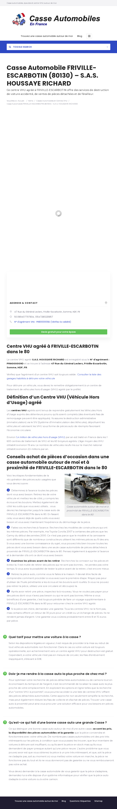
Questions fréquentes (80, 801)
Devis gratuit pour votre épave (58, 331)
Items (30, 101)
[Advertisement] (58, 128)
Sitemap (98, 801)
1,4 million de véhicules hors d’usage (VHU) (40, 437)
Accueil (21, 101)
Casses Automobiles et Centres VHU (51, 101)
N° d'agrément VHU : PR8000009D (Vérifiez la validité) (42, 321)
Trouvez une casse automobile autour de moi (47, 36)
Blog (79, 36)
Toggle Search (22, 46)
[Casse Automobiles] (58, 19)
